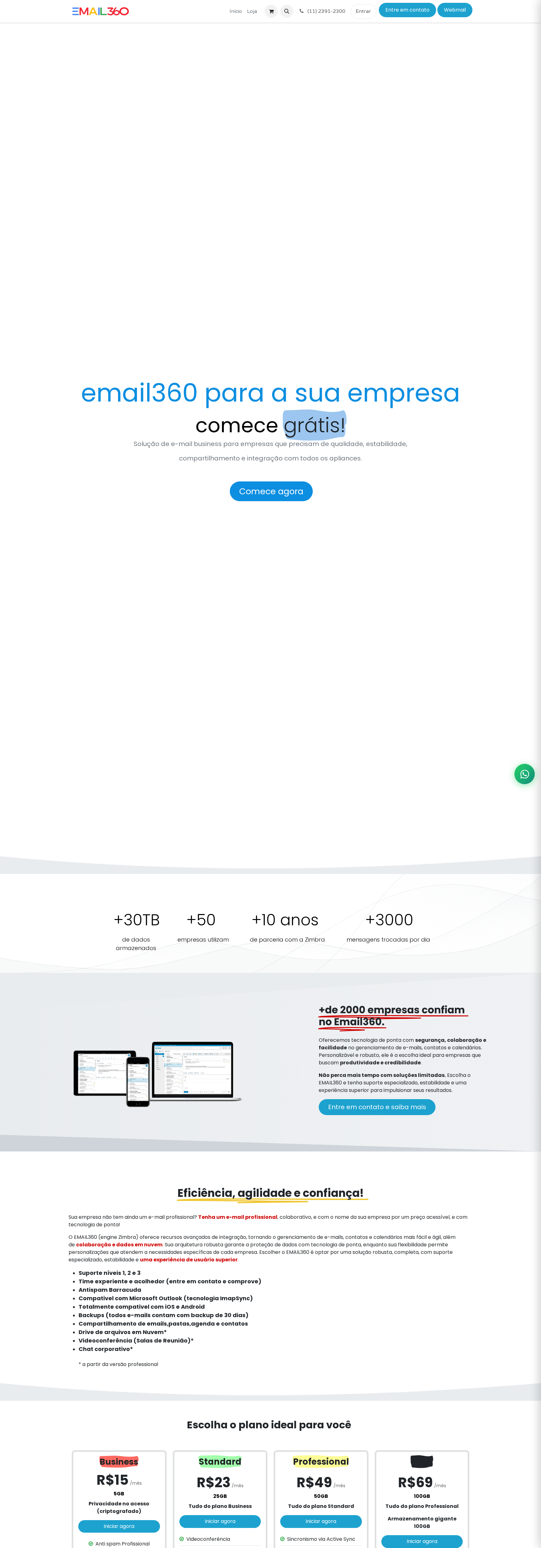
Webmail (455, 9)
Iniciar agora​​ (220, 1521)
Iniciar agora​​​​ (119, 1526)
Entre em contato (407, 9)
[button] (286, 11)
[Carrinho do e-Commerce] (271, 11)
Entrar (363, 11)
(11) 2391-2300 (325, 11)
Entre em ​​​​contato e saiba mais (377, 1107)
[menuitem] (236, 11)
